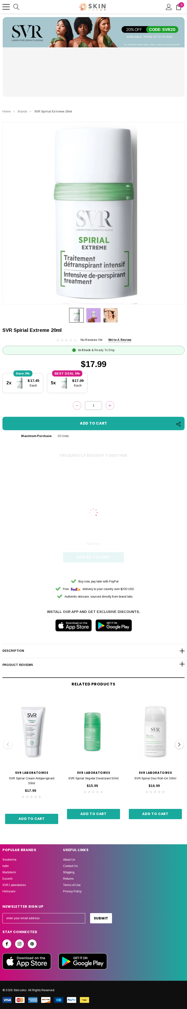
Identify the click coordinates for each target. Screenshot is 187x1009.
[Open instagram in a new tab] (19, 943)
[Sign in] (169, 6)
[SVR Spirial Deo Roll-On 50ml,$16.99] (155, 731)
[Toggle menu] (6, 6)
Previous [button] (7, 744)
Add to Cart (32, 818)
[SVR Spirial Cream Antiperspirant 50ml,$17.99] (31, 731)
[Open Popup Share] (178, 424)
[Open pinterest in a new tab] (32, 943)
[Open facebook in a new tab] (6, 943)
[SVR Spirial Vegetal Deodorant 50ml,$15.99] (93, 731)
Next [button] (179, 744)
